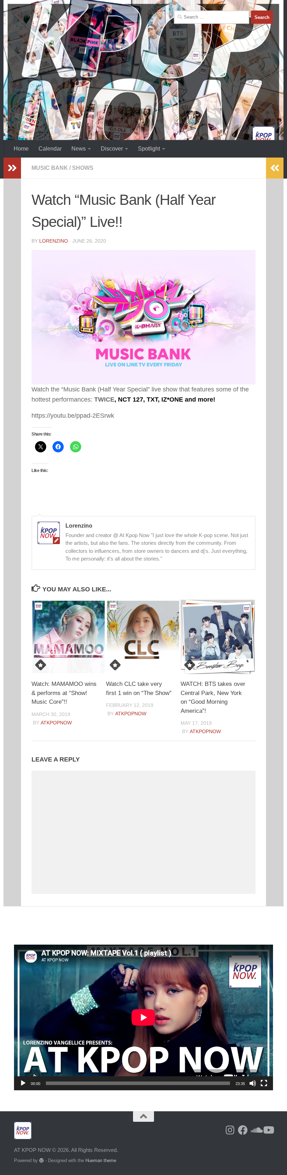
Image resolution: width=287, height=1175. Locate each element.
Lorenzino (53, 241)
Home (21, 149)
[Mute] (252, 1083)
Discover (112, 149)
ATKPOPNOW (56, 722)
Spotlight (149, 149)
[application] (143, 1017)
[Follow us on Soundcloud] (255, 1130)
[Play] (23, 1083)
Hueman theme (100, 1160)
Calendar (50, 149)
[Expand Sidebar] (12, 168)
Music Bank (49, 168)
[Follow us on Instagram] (230, 1130)
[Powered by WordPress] (41, 1160)
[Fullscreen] (263, 1083)
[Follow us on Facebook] (243, 1130)
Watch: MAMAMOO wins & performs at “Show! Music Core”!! (64, 693)
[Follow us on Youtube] (268, 1130)
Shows (82, 168)
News (78, 149)
